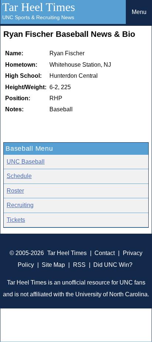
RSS (79, 265)
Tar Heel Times (38, 7)
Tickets (16, 220)
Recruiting (20, 205)
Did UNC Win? (112, 265)
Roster (15, 191)
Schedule (19, 176)
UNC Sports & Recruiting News (38, 17)
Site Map (53, 265)
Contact (104, 253)
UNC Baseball (26, 161)
